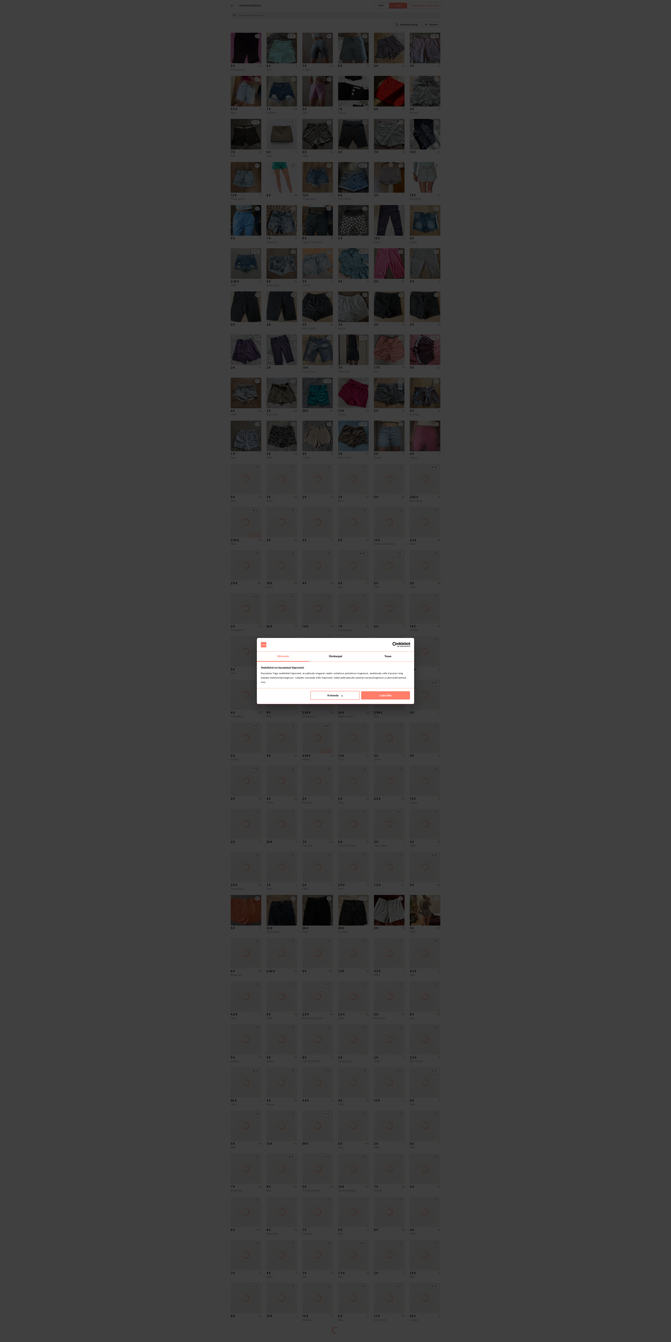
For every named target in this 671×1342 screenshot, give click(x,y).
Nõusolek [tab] (283, 656)
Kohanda (332, 695)
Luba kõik (385, 695)
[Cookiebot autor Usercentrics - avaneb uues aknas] (395, 644)
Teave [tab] (388, 656)
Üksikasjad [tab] (335, 656)
